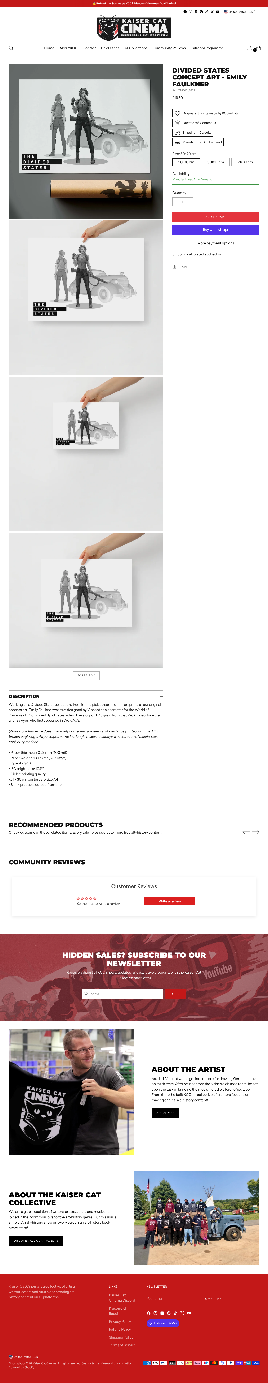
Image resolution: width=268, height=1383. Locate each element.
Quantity (179, 193)
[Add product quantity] (189, 202)
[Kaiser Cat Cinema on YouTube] (218, 12)
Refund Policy (120, 1329)
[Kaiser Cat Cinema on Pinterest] (201, 12)
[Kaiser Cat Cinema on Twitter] (212, 12)
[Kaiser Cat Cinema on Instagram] (190, 12)
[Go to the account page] (248, 48)
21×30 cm (245, 162)
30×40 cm (215, 162)
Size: (184, 154)
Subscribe (213, 1298)
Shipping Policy (121, 1337)
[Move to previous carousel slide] (246, 831)
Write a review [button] (169, 901)
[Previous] (72, 3)
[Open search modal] (11, 48)
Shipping (179, 254)
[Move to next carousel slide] (255, 831)
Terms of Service (122, 1345)
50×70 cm (186, 162)
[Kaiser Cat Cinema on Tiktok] (207, 12)
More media (86, 675)
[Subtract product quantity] (176, 202)
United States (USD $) (242, 11)
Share (183, 267)
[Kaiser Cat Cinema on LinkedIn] (196, 12)
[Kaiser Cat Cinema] (134, 28)
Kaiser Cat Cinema (44, 1363)
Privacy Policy (120, 1321)
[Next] (195, 3)
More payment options (215, 243)
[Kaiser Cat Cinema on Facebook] (185, 12)
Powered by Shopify (21, 1367)
